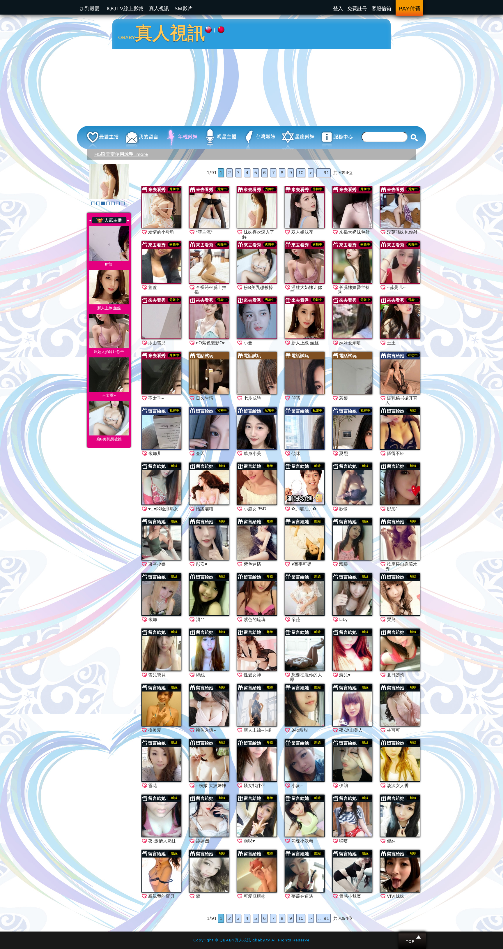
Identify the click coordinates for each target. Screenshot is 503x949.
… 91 (323, 172)
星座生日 (109, 243)
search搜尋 (414, 137)
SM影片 (183, 9)
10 (300, 172)
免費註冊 (357, 9)
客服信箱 (381, 9)
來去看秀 (157, 189)
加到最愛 (90, 9)
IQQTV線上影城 (125, 9)
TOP (412, 936)
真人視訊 (159, 9)
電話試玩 (204, 355)
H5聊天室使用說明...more (121, 154)
